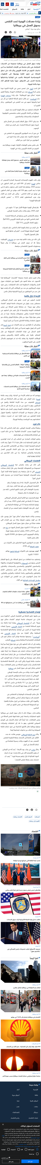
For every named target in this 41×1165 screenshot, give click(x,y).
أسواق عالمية (34, 1100)
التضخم (37, 471)
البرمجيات (24, 562)
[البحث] (12, 4)
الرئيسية (36, 9)
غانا (7, 527)
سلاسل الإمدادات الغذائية (31, 580)
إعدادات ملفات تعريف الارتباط (31, 1146)
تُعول (31, 88)
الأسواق (14, 9)
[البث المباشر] (7, 4)
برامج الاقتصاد (15, 1117)
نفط (18, 1100)
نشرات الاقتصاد (33, 1117)
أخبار (18, 1089)
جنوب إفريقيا (34, 546)
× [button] (3, 1124)
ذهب (17, 1106)
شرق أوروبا (7, 324)
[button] (17, 4)
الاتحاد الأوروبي (16, 626)
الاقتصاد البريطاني (7, 464)
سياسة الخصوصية (19, 1146)
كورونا (38, 398)
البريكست (33, 98)
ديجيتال (36, 1112)
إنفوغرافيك (15, 1112)
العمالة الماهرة (14, 551)
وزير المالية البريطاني (28, 734)
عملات (36, 1106)
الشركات (10, 239)
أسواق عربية (15, 1095)
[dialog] (20, 1143)
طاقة (36, 1095)
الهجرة (33, 183)
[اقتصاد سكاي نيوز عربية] (33, 4)
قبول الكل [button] (30, 1161)
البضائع (37, 402)
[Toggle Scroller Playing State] (39, 12)
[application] (20, 775)
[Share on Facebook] (10, 32)
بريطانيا (10, 668)
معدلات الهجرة (6, 95)
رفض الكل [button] (11, 1161)
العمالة (30, 91)
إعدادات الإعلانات (23, 1144)
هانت (33, 749)
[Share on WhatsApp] (15, 32)
